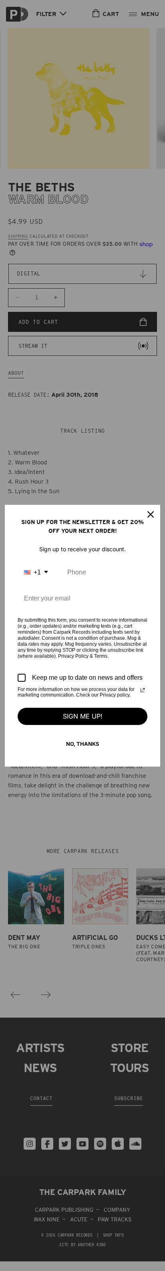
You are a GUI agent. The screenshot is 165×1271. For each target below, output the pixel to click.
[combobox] (36, 572)
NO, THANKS (82, 744)
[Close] (150, 514)
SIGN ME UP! (83, 716)
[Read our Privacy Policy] (142, 690)
